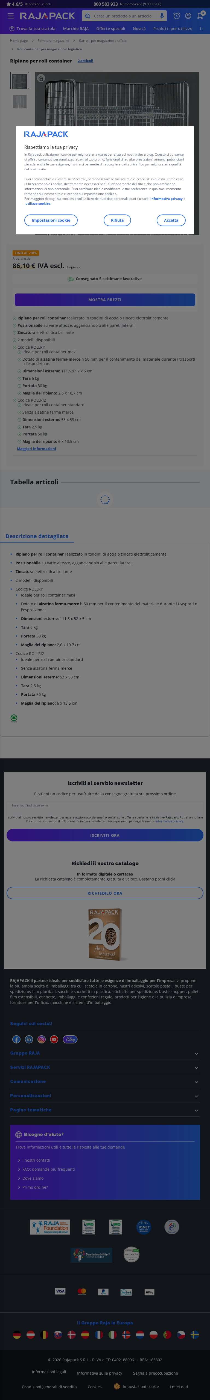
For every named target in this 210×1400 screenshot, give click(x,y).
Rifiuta (117, 220)
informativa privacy (166, 198)
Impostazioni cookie (51, 220)
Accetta (171, 220)
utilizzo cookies (37, 203)
